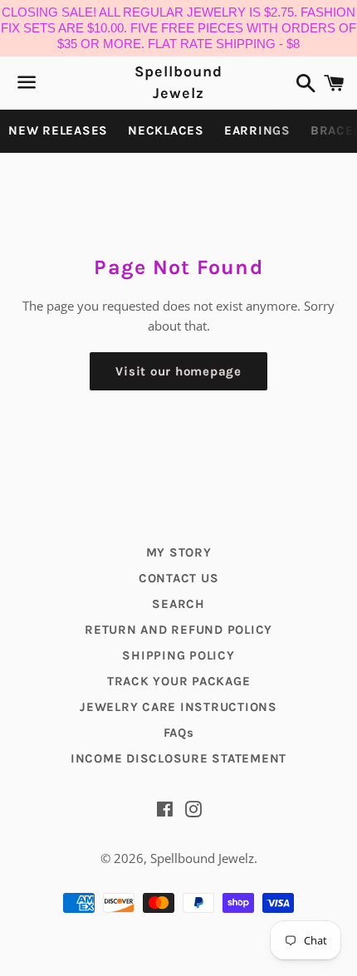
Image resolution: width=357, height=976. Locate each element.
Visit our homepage (178, 371)
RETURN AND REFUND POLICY (178, 629)
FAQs (179, 732)
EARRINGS (257, 130)
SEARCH (178, 603)
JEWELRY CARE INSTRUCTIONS (178, 706)
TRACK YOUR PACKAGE (179, 681)
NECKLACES (166, 130)
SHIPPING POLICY (178, 655)
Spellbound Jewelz (178, 81)
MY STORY (179, 552)
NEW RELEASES (58, 130)
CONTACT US (179, 578)
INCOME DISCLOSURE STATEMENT (178, 758)
